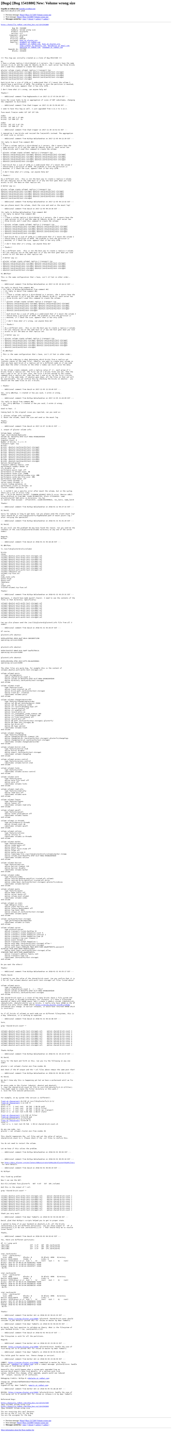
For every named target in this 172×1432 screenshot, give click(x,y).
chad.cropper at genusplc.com (33, 46)
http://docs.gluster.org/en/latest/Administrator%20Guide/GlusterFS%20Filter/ (40, 1162)
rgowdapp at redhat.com (52, 47)
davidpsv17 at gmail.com (58, 46)
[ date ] (24, 19)
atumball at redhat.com (30, 42)
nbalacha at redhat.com (30, 47)
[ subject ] (38, 19)
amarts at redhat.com (38, 1385)
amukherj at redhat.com (30, 44)
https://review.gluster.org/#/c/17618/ (53, 1005)
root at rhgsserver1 (11, 1101)
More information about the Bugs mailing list (17, 1430)
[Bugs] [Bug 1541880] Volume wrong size (32, 17)
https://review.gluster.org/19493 (23, 1392)
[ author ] (45, 19)
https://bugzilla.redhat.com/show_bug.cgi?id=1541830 (25, 1406)
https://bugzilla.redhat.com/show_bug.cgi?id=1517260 (25, 1403)
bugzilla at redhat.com (27, 9)
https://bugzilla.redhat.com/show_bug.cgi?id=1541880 (25, 24)
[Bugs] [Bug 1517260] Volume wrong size (35, 15)
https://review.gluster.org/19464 (23, 1319)
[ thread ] (30, 19)
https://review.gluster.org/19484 (23, 1347)
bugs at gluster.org (28, 40)
